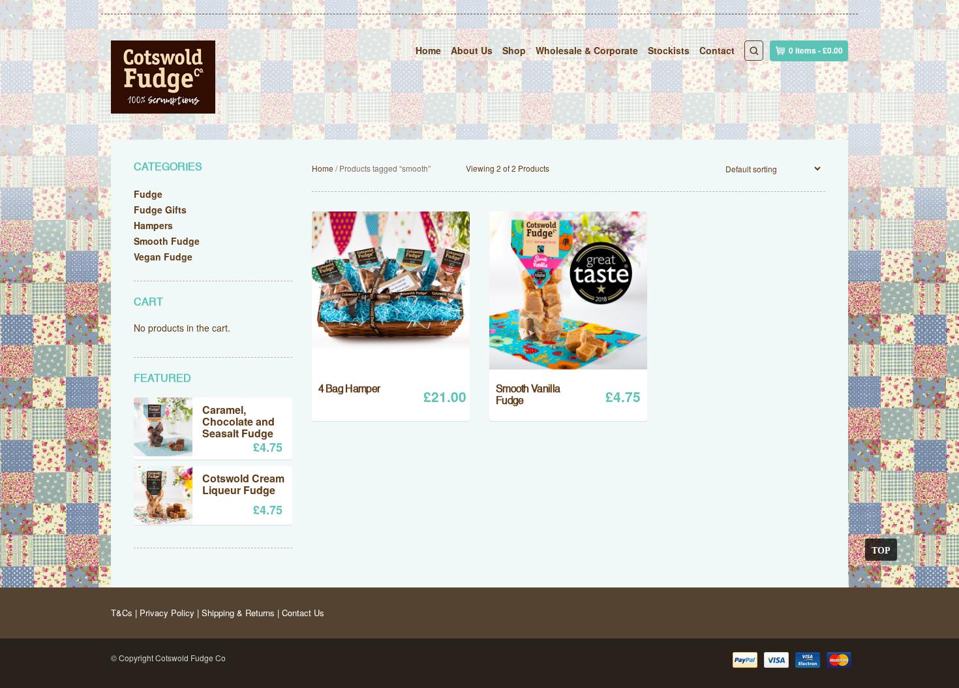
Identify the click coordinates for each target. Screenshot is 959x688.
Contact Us (303, 612)
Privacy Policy (167, 612)
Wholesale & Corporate (587, 50)
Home (428, 50)
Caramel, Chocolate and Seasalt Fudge (238, 421)
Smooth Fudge (167, 240)
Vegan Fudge (163, 256)
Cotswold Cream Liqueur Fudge (243, 485)
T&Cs (121, 612)
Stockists (669, 50)
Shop (514, 50)
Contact (717, 50)
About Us (472, 50)
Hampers (153, 225)
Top (881, 549)
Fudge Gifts (160, 209)
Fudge (148, 193)
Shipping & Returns (238, 612)
